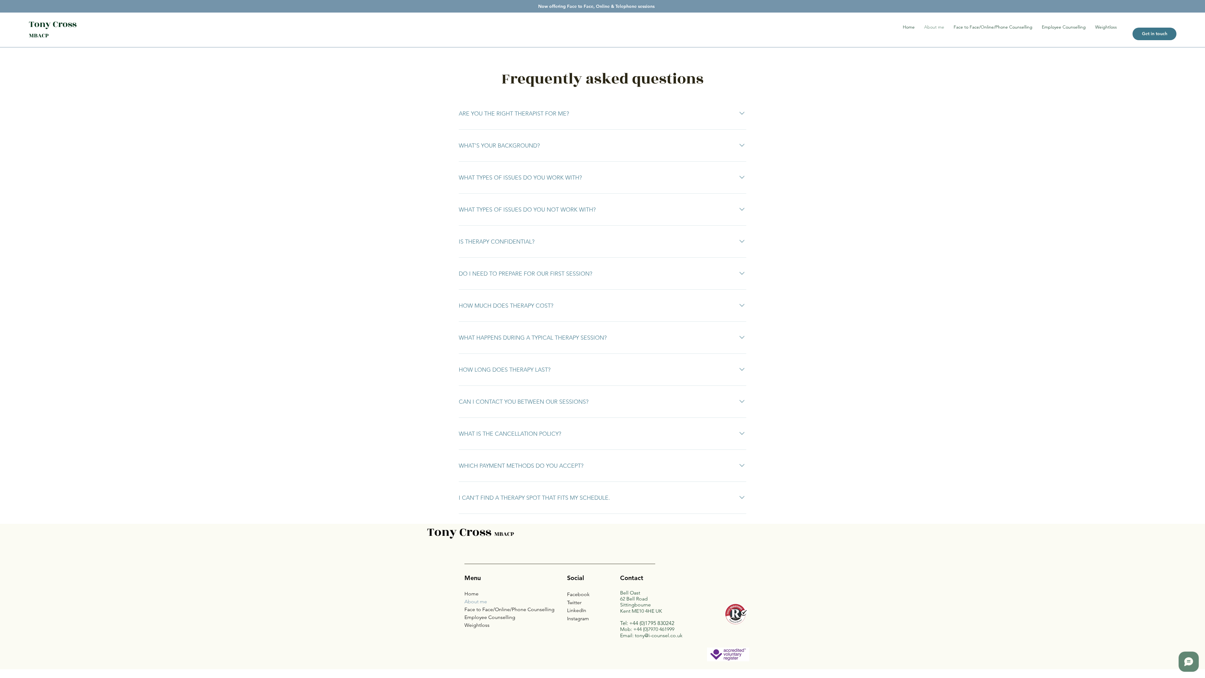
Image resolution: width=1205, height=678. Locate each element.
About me (475, 602)
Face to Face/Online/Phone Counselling (509, 609)
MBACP (39, 35)
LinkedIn (576, 610)
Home (471, 594)
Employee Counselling (489, 617)
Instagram (578, 619)
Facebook (578, 594)
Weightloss (477, 625)
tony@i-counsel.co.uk (659, 635)
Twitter (574, 602)
